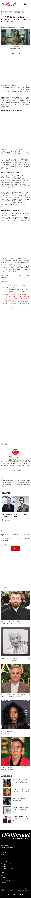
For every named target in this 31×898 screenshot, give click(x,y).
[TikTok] (17, 894)
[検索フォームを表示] (28, 4)
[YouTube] (14, 894)
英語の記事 (10, 275)
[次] (27, 509)
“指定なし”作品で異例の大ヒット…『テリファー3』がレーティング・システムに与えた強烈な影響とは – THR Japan (16, 298)
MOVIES (7, 11)
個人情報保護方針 (5, 880)
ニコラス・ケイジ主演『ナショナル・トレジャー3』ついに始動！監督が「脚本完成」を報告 (15, 768)
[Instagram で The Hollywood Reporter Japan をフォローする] (17, 470)
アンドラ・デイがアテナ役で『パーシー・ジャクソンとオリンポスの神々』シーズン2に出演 (7, 482)
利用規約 (3, 877)
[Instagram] (8, 894)
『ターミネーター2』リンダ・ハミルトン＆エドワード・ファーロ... (21, 818)
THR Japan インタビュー (7, 864)
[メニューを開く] (25, 3)
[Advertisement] (15, 69)
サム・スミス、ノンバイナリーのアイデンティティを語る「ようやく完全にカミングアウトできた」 (15, 622)
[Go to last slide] (4, 509)
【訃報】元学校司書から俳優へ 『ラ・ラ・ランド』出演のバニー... (21, 809)
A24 (11, 177)
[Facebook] (23, 894)
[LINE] (20, 894)
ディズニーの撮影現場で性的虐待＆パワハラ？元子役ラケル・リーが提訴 (15, 732)
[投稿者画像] (2, 27)
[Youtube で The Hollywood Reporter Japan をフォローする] (19, 470)
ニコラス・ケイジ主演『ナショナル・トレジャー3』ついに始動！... (21, 791)
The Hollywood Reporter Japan (9, 27)
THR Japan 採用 (5, 861)
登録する (15, 548)
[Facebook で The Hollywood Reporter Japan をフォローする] (11, 470)
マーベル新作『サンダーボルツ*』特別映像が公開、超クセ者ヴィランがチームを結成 (23, 481)
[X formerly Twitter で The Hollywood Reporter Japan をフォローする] (14, 470)
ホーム (2, 11)
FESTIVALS (4, 850)
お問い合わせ (4, 882)
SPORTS (3, 854)
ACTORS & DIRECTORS (7, 847)
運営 (2, 875)
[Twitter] (11, 894)
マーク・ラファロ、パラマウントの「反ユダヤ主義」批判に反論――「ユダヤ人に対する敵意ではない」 (15, 695)
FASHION (3, 852)
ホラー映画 (4, 444)
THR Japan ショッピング (7, 868)
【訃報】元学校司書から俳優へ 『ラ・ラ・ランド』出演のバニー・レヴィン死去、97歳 (15, 659)
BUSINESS (3, 24)
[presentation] (15, 504)
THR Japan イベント (6, 866)
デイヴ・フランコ (9, 219)
